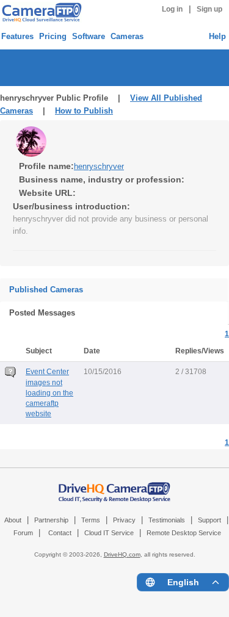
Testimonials (166, 520)
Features (17, 36)
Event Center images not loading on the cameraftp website (49, 392)
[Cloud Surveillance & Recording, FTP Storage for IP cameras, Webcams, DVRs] (40, 12)
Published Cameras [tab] (46, 289)
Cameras (127, 36)
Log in (172, 9)
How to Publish (84, 110)
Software (88, 36)
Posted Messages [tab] (42, 312)
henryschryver (99, 166)
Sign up (209, 9)
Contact (59, 532)
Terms (90, 520)
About (12, 520)
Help (217, 36)
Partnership (51, 520)
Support (209, 520)
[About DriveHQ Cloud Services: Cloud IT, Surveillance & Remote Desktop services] (114, 486)
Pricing (53, 36)
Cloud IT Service (109, 532)
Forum (23, 532)
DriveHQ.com (122, 554)
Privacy (124, 520)
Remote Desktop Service (184, 532)
